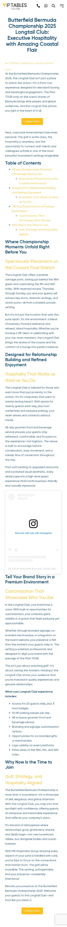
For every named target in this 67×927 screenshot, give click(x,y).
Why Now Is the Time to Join (30, 225)
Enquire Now (32, 121)
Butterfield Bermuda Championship (29, 63)
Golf (8, 70)
